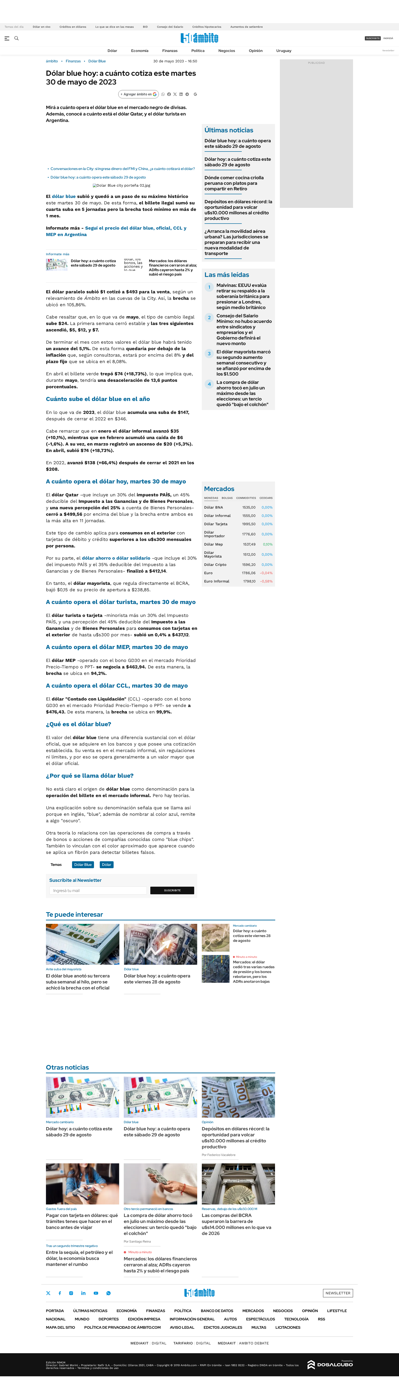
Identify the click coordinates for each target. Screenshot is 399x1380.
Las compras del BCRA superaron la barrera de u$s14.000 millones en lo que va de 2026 (236, 1224)
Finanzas (170, 50)
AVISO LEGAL (182, 1327)
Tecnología (296, 1319)
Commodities (246, 498)
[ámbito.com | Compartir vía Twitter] (175, 94)
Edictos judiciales (223, 1327)
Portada (55, 1310)
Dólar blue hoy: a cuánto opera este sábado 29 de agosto (98, 177)
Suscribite (172, 890)
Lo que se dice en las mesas (114, 26)
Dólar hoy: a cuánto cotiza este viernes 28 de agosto (252, 935)
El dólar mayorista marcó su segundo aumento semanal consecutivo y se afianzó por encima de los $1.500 (244, 363)
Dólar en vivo (41, 26)
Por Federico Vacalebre (219, 1155)
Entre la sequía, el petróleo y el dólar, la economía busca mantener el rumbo (79, 1258)
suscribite (373, 38)
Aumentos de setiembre (246, 26)
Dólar (112, 50)
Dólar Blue (97, 61)
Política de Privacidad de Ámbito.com (122, 1327)
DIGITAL (148, 1343)
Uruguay (283, 50)
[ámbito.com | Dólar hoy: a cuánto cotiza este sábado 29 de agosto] (56, 265)
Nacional (56, 1319)
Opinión (256, 50)
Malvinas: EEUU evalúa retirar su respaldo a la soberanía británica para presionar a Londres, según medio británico (243, 296)
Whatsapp (108, 1293)
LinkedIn (83, 1293)
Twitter (48, 1293)
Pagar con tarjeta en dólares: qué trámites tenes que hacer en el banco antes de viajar (82, 1221)
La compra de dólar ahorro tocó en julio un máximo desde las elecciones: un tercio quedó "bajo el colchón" (243, 393)
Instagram (71, 1293)
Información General (192, 1319)
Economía (139, 50)
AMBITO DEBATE (243, 1343)
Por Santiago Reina (137, 1241)
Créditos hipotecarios (206, 26)
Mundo (82, 1319)
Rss (321, 1319)
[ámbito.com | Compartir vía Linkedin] (181, 94)
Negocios (226, 50)
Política (198, 50)
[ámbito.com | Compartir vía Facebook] (169, 94)
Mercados (253, 1310)
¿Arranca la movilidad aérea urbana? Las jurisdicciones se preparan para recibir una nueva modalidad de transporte (236, 242)
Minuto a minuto (246, 957)
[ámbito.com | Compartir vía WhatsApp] (163, 94)
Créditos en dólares (73, 26)
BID (145, 26)
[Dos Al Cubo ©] (330, 1364)
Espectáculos (260, 1319)
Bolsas (227, 498)
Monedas (211, 498)
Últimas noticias (90, 1310)
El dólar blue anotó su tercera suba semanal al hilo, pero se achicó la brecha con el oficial (78, 982)
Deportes (109, 1319)
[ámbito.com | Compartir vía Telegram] (187, 94)
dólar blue (64, 196)
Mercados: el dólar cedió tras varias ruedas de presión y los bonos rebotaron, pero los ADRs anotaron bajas (254, 972)
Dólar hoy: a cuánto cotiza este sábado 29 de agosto (93, 263)
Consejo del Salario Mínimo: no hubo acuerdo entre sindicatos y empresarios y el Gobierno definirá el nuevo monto (244, 329)
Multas (258, 1327)
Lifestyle (337, 1310)
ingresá (388, 38)
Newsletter (388, 50)
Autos (230, 1319)
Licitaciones (287, 1327)
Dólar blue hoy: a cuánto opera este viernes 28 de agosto (157, 979)
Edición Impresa (144, 1319)
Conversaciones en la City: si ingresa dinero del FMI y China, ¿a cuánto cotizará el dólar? (123, 168)
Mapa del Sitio (60, 1327)
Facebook (60, 1293)
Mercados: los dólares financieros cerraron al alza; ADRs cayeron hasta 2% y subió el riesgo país (173, 267)
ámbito (52, 61)
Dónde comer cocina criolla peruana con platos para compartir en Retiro (234, 183)
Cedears (266, 498)
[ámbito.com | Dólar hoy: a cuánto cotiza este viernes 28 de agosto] (216, 938)
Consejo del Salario (170, 26)
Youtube (96, 1293)
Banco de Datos (217, 1310)
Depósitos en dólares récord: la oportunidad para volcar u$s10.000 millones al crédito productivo (238, 210)
